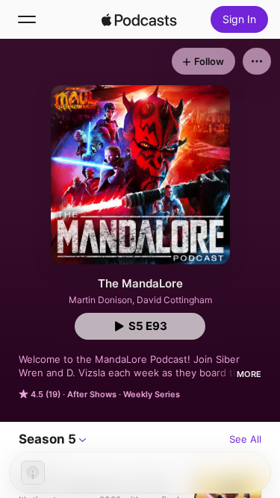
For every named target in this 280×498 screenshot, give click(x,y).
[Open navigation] (26, 19)
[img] (139, 19)
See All (245, 439)
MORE (249, 374)
